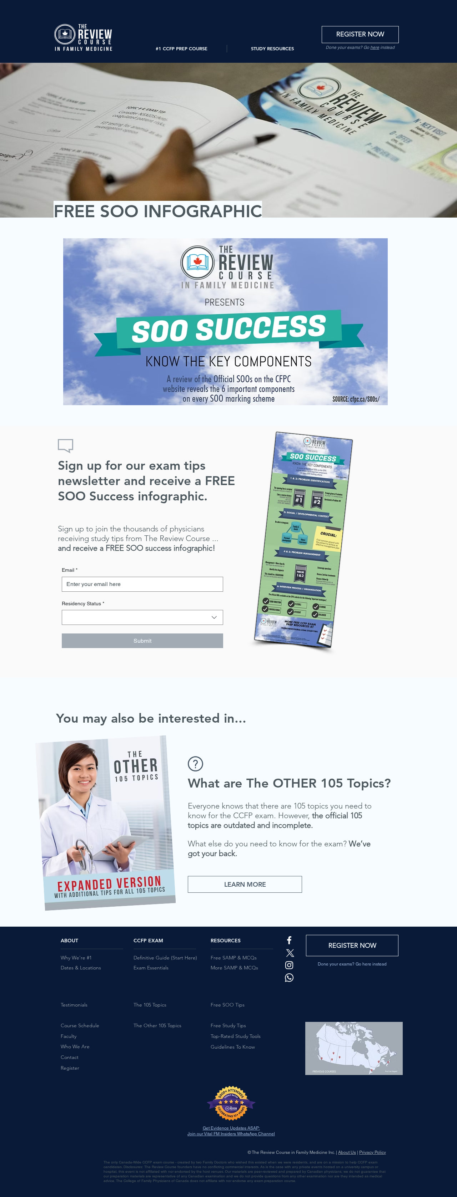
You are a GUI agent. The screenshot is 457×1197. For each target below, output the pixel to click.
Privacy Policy (372, 1152)
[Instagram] (289, 965)
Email (69, 570)
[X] (289, 952)
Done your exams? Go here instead (352, 964)
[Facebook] (289, 940)
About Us (347, 1152)
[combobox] (142, 617)
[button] (181, 48)
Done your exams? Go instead (360, 47)
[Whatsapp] (289, 977)
